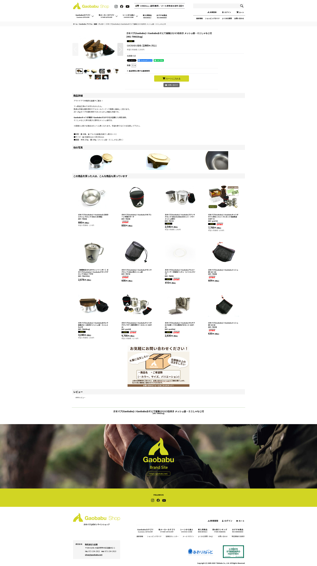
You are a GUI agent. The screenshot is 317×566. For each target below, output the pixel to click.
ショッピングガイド (212, 18)
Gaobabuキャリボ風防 (83, 117)
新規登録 (213, 12)
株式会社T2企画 (91, 544)
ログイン (228, 12)
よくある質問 (227, 18)
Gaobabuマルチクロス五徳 (105, 117)
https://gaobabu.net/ (158, 473)
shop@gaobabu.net (93, 554)
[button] (75, 49)
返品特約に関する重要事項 (139, 71)
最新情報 (199, 18)
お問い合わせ (239, 18)
